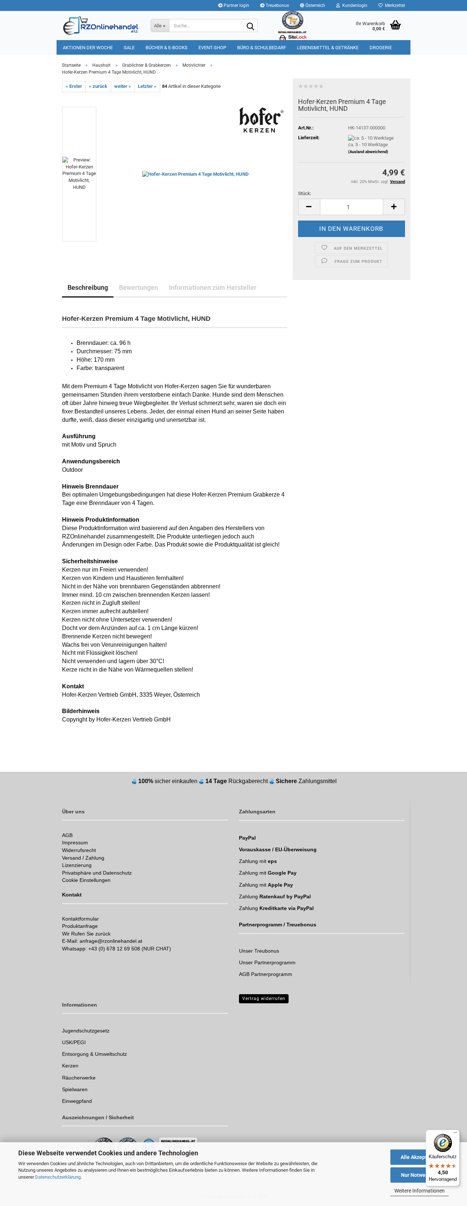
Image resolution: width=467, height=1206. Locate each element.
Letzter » (147, 86)
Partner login (236, 5)
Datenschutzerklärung (58, 1177)
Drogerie (381, 47)
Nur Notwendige (420, 1175)
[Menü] (455, 1134)
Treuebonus (277, 5)
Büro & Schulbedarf (261, 47)
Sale (129, 47)
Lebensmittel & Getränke (328, 47)
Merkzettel (394, 5)
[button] (312, 5)
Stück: (304, 193)
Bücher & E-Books (167, 47)
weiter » (122, 86)
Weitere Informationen (419, 1191)
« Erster (74, 86)
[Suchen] (251, 25)
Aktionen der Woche (88, 47)
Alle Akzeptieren (420, 1157)
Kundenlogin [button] (353, 5)
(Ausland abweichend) (368, 151)
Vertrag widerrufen (263, 998)
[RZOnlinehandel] (101, 25)
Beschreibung (87, 287)
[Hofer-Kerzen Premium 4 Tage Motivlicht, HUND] (195, 173)
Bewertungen (138, 287)
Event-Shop (212, 47)
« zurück (98, 86)
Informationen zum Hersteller (212, 287)
